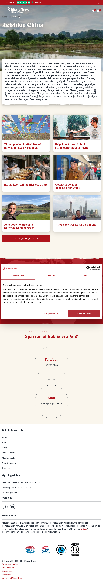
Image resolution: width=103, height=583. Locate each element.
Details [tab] (51, 276)
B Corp (84, 529)
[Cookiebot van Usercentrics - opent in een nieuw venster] (88, 268)
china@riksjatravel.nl (51, 403)
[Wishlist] (93, 10)
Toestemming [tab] (18, 276)
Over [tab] (85, 276)
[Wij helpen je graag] (99, 2)
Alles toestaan (84, 313)
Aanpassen (49, 313)
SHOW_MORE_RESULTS (26, 238)
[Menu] (3, 10)
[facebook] (5, 507)
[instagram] (13, 507)
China (4, 16)
